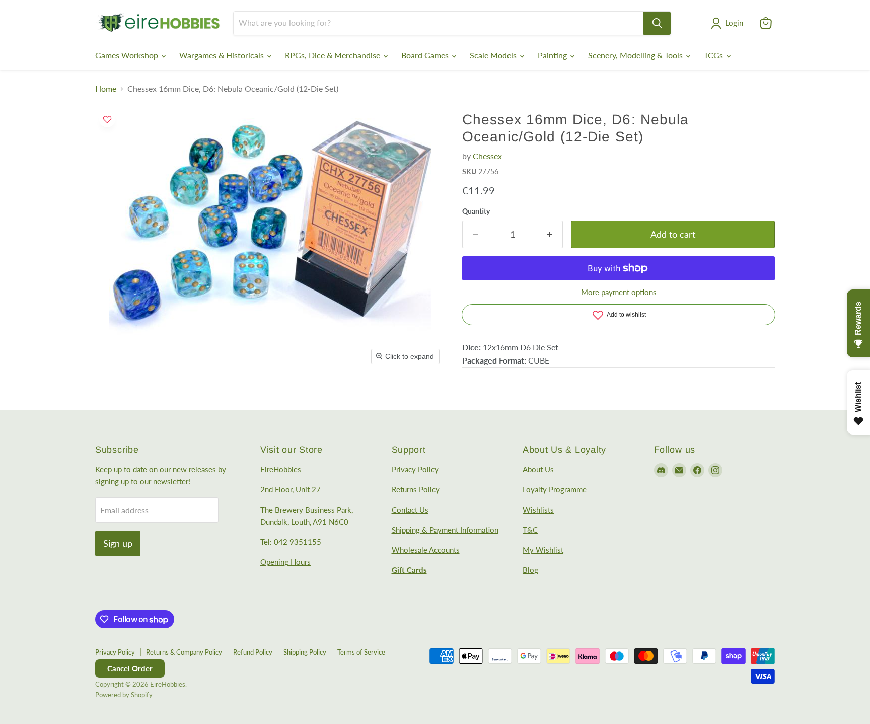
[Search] (657, 23)
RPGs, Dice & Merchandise (333, 55)
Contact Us (410, 509)
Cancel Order (130, 668)
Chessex (487, 156)
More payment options (619, 292)
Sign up (117, 543)
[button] (729, 23)
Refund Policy (252, 652)
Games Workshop (127, 55)
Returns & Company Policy (184, 652)
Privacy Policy (415, 469)
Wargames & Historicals (222, 55)
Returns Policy (416, 489)
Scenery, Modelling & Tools (636, 55)
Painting (553, 55)
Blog (530, 569)
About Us (538, 469)
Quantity (476, 211)
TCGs (714, 55)
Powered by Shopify (124, 695)
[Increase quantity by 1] (550, 234)
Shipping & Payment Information (445, 529)
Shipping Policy (304, 652)
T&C (530, 529)
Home (105, 88)
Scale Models (494, 55)
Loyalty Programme (555, 489)
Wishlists (538, 509)
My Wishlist (543, 549)
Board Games (426, 55)
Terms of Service (361, 652)
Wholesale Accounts (426, 549)
